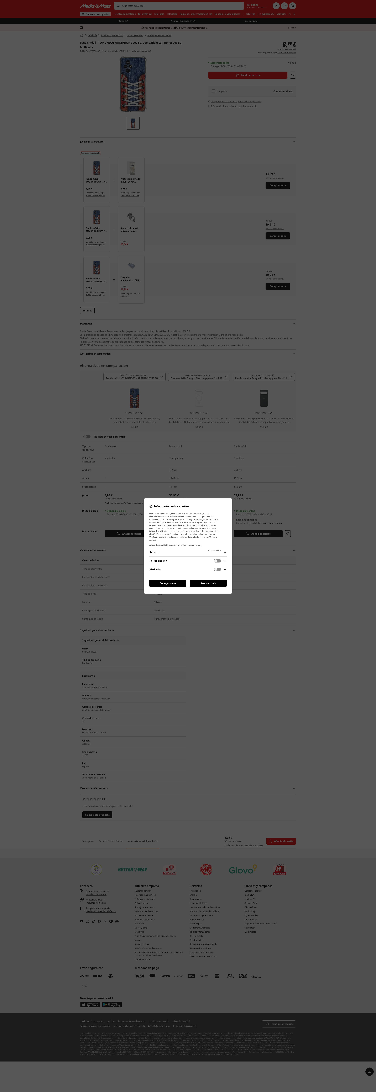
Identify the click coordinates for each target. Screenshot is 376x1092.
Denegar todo (168, 583)
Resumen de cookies (192, 545)
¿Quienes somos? (175, 545)
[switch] (217, 560)
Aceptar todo (208, 583)
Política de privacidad (158, 545)
